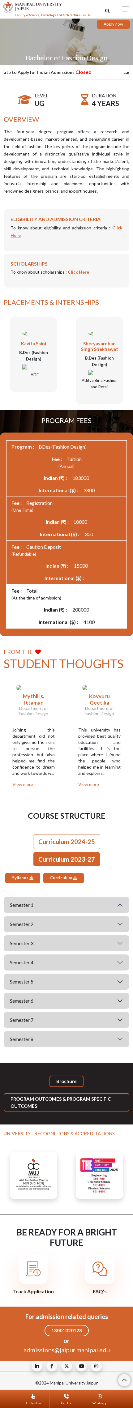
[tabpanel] (66, 960)
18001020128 (66, 1330)
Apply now (113, 24)
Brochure (66, 1081)
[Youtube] (81, 1366)
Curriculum (61, 877)
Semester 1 (21, 905)
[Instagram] (96, 1366)
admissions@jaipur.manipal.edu (67, 1350)
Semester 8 (21, 1039)
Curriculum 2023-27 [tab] (66, 859)
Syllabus (20, 877)
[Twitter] (66, 1366)
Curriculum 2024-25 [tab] (66, 841)
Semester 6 (21, 1001)
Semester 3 (21, 943)
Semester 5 (21, 981)
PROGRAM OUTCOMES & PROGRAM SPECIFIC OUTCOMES (61, 1102)
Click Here (78, 272)
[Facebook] (51, 1366)
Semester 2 (21, 924)
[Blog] (37, 1366)
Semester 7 (21, 1020)
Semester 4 (21, 962)
